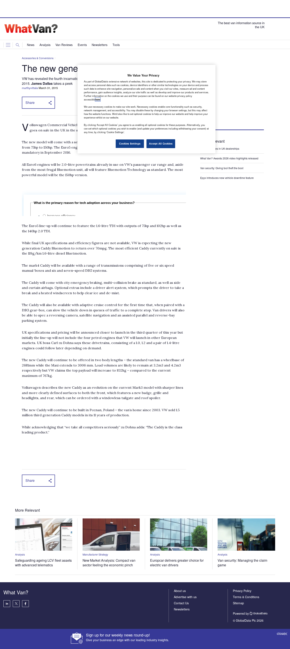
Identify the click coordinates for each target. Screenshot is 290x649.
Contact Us (181, 603)
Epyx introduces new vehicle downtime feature (227, 178)
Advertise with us (185, 597)
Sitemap (238, 603)
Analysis (20, 554)
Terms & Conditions (246, 597)
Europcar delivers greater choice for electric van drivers (177, 562)
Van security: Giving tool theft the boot (221, 168)
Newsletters (182, 609)
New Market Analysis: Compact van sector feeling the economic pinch (109, 562)
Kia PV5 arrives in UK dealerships (220, 148)
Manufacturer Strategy (95, 554)
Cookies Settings (129, 143)
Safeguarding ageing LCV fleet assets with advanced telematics (43, 562)
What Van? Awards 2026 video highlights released (229, 158)
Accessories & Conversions (37, 58)
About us (180, 591)
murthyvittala (30, 88)
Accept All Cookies (160, 143)
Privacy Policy (242, 591)
